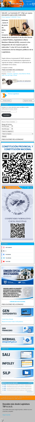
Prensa (19, 17)
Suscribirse (6, 115)
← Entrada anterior (6, 100)
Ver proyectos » (30, 391)
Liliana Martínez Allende (24, 73)
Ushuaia (15, 75)
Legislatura (15, 73)
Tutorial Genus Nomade (7, 319)
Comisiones (9, 73)
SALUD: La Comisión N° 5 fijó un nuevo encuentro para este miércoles (17, 14)
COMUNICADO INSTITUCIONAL (17, 301)
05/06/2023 (14, 17)
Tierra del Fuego (9, 75)
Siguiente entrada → (28, 100)
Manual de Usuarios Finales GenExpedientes (12, 321)
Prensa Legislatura (6, 17)
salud (3, 75)
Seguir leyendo (6, 414)
